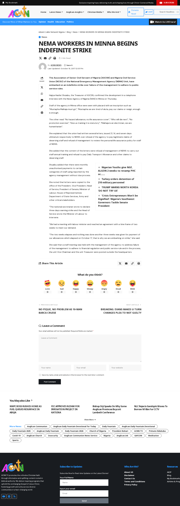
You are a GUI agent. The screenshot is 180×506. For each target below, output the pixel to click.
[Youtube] (3, 496)
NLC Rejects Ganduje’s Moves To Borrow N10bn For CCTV (150, 408)
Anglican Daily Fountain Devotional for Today (74, 426)
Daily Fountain (109, 426)
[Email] (45, 58)
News (44, 37)
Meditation (153, 435)
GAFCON (138, 435)
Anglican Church (34, 435)
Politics (70, 22)
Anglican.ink (122, 435)
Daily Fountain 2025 (21, 431)
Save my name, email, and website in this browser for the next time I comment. (73, 375)
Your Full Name (67, 477)
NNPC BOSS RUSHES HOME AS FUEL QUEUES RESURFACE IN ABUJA (26, 409)
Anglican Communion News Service (80, 435)
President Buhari (120, 431)
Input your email (67, 488)
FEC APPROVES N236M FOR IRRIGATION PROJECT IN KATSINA (65, 409)
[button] (50, 58)
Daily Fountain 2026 (74, 431)
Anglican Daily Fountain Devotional (138, 426)
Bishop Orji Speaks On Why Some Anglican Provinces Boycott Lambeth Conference (110, 409)
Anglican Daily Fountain (48, 431)
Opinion (42, 22)
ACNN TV (138, 431)
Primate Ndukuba (157, 431)
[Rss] (14, 496)
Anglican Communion (37, 426)
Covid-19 (16, 435)
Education (60, 22)
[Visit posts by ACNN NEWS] (43, 67)
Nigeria (107, 435)
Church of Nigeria (97, 431)
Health (51, 22)
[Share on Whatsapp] (42, 93)
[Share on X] (40, 58)
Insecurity (53, 435)
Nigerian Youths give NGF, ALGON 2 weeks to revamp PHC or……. (117, 171)
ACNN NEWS (56, 65)
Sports (15, 440)
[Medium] (9, 496)
